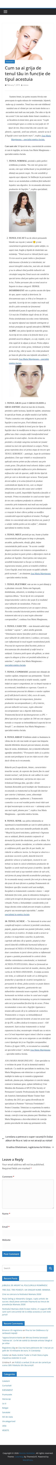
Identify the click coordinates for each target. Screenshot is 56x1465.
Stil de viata (7, 1417)
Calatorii (6, 1381)
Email (6, 1226)
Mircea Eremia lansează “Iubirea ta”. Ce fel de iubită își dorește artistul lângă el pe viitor (27, 1340)
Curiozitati (7, 1385)
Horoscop (6, 1399)
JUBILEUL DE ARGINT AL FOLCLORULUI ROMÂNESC (25, 1285)
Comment (8, 1176)
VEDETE (5, 1430)
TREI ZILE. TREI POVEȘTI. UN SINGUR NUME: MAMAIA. (26, 1289)
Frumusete (10, 62)
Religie (5, 1408)
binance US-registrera (12, 1330)
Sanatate (6, 1412)
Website (6, 1239)
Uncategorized (8, 1421)
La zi (4, 1403)
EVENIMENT (7, 1390)
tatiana (25, 85)
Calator (5, 1355)
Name (6, 1213)
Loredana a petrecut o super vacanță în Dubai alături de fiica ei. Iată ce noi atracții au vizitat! (29, 1138)
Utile (4, 1425)
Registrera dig (8, 1347)
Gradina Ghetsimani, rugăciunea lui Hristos (28, 1147)
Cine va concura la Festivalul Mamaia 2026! (21, 1294)
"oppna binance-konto (12, 1337)
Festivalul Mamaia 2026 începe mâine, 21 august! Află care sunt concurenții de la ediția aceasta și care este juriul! (26, 1312)
